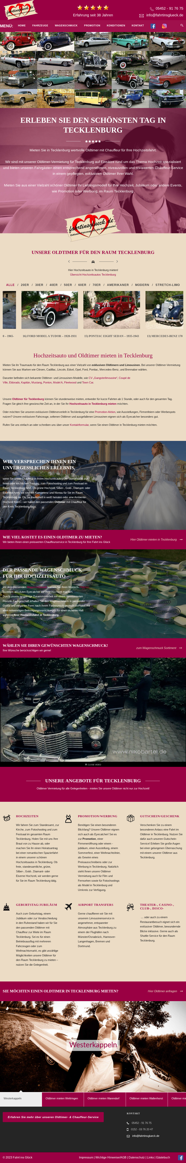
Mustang (36, 382)
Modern (142, 284)
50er (68, 284)
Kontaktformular (79, 424)
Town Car (87, 382)
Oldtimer (84, 587)
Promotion (92, 25)
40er (54, 284)
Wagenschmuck (66, 25)
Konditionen (116, 25)
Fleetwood (70, 382)
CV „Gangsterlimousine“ (103, 377)
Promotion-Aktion (105, 411)
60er (82, 284)
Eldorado (14, 382)
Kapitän (25, 382)
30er (39, 284)
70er (97, 284)
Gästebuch (163, 1157)
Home (22, 25)
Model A (58, 382)
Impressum (86, 1157)
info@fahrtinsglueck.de (164, 15)
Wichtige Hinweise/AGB (110, 1157)
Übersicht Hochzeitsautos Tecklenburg (93, 274)
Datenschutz (137, 1157)
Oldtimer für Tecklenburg (28, 399)
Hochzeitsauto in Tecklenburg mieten (93, 403)
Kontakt (138, 25)
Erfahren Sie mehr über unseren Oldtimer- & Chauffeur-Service (53, 1117)
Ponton (47, 382)
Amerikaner (118, 284)
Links (150, 1157)
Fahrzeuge (40, 25)
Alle (10, 284)
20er (25, 284)
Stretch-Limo (167, 284)
